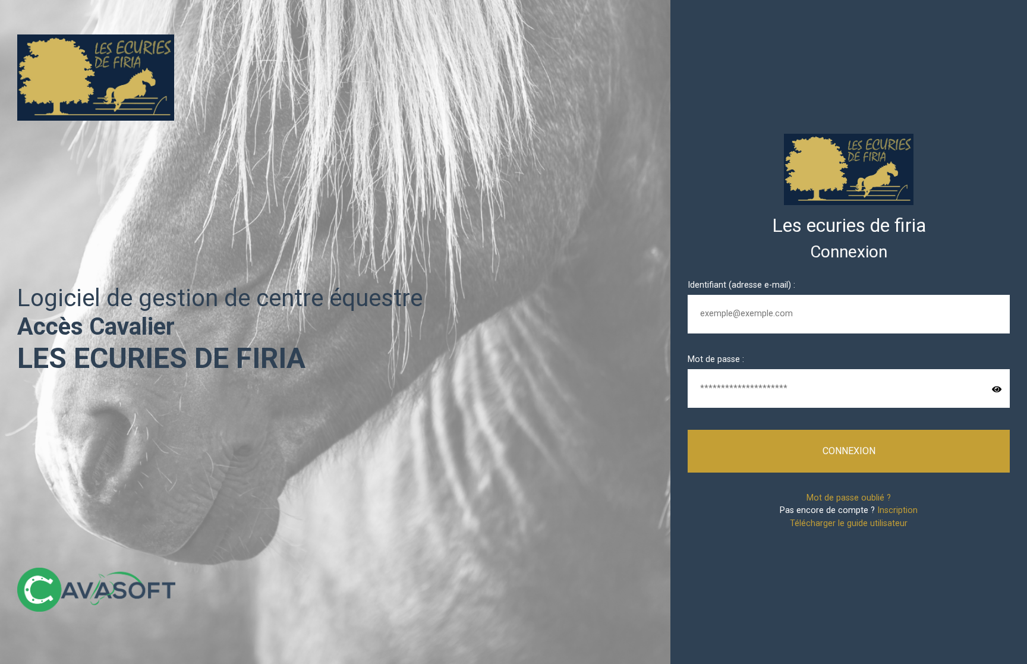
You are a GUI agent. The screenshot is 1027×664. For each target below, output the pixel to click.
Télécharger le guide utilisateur (849, 523)
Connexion (849, 451)
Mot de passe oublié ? (849, 498)
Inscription (897, 510)
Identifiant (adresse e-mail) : (741, 285)
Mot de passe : (716, 359)
